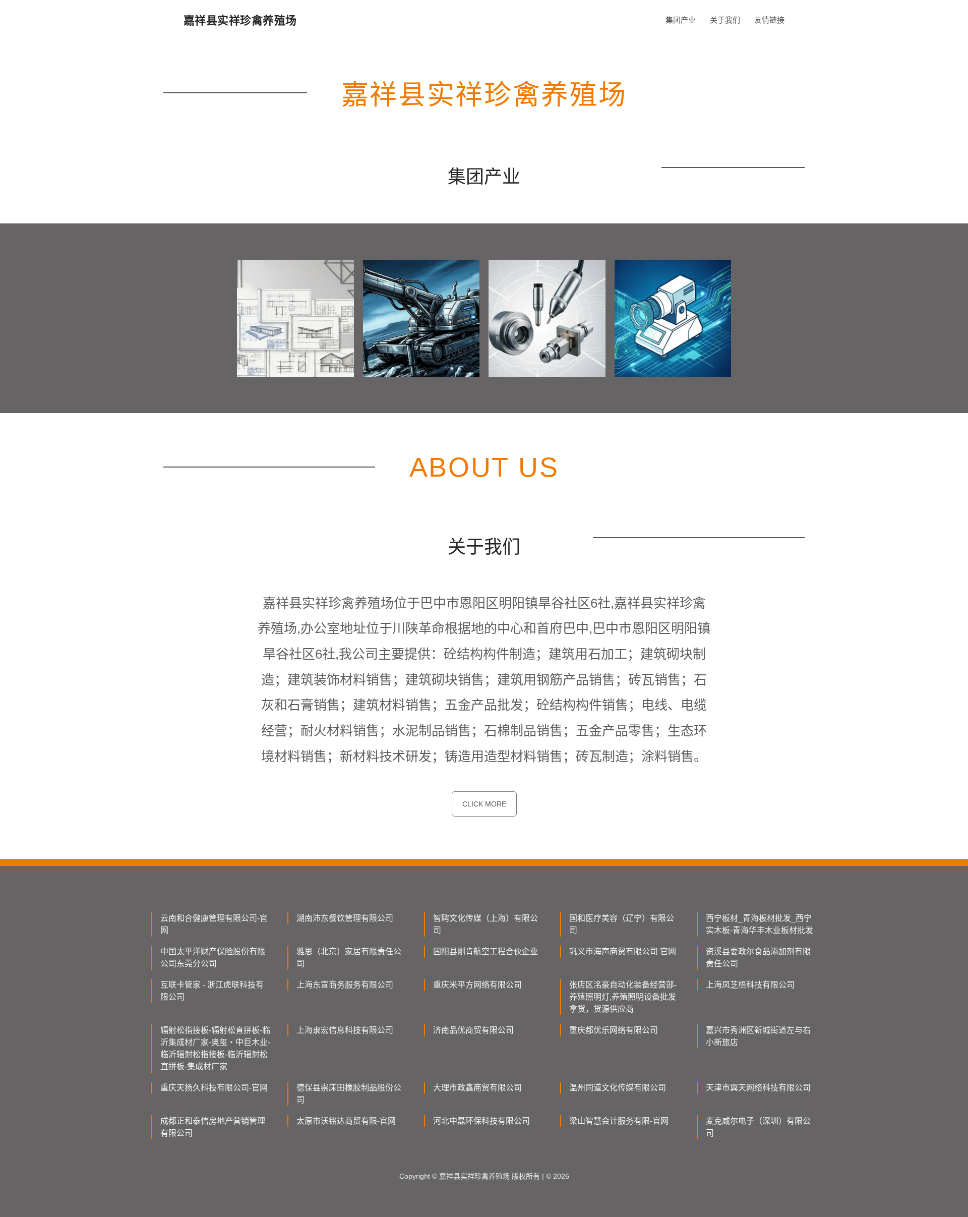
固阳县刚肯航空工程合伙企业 (485, 951)
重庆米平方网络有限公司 (477, 984)
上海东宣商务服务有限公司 (344, 984)
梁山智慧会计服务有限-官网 (619, 1121)
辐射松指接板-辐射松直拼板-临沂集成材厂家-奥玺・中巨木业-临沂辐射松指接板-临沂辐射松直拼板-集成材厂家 (215, 1048)
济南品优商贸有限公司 (473, 1030)
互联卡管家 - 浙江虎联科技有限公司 (212, 990)
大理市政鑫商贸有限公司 (477, 1087)
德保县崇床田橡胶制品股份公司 (348, 1093)
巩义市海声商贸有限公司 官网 (622, 951)
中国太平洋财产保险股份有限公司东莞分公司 (212, 957)
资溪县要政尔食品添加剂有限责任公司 (758, 957)
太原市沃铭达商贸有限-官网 (346, 1121)
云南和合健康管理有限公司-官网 (214, 924)
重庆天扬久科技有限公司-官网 (214, 1087)
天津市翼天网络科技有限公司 (758, 1087)
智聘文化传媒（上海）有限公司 (485, 924)
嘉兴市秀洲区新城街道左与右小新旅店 (758, 1036)
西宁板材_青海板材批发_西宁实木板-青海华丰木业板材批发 (759, 924)
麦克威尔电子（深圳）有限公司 (758, 1127)
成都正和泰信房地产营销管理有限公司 (212, 1127)
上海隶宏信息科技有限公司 (344, 1030)
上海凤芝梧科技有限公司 (750, 984)
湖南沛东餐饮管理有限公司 (344, 918)
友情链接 (769, 20)
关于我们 (725, 20)
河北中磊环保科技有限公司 (481, 1121)
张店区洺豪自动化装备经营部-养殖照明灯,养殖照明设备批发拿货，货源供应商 (623, 996)
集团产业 (681, 20)
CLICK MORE (484, 804)
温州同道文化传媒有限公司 (617, 1087)
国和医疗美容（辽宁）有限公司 (621, 924)
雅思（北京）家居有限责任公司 (348, 957)
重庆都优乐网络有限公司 (613, 1030)
